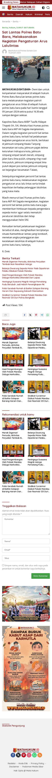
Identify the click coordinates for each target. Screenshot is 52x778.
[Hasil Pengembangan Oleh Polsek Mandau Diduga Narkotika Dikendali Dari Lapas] (13, 360)
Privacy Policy (37, 763)
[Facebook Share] (24, 315)
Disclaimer (14, 766)
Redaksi (11, 763)
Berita (5, 27)
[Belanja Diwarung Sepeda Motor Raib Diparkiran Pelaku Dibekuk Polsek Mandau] (39, 333)
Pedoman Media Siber (32, 766)
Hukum (12, 27)
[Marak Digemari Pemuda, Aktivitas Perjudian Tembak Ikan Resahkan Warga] (13, 333)
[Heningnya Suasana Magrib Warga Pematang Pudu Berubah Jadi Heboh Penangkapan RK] (39, 360)
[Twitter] (18, 755)
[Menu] (4, 7)
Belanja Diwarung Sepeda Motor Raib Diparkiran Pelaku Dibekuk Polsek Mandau (25, 269)
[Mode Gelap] (43, 7)
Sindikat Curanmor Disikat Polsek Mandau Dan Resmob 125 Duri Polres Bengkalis (24, 296)
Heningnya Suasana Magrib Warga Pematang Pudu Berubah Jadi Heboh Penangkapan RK (24, 283)
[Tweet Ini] (30, 315)
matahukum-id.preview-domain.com (22, 50)
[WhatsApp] (34, 755)
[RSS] (39, 755)
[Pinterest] (23, 755)
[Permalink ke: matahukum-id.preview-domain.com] (4, 51)
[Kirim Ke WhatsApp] (47, 315)
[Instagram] (29, 755)
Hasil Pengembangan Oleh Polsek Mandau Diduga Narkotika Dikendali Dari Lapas (22, 276)
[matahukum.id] (21, 7)
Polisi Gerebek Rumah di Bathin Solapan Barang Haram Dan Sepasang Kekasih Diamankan (25, 289)
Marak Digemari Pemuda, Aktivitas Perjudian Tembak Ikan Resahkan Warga (23, 263)
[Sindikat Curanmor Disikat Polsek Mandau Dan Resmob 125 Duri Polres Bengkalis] (39, 387)
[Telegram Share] (42, 315)
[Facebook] (13, 755)
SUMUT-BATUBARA (25, 27)
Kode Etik (23, 763)
